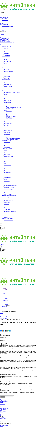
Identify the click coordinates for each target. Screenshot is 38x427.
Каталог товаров (3, 399)
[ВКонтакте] (1, 330)
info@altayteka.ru (5, 306)
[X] (5, 330)
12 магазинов (4, 309)
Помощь (1, 412)
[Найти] (1, 229)
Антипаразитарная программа (7, 26)
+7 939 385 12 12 (3, 30)
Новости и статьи (3, 410)
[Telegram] (10, 330)
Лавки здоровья (3, 409)
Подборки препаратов (4, 401)
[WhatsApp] (8, 330)
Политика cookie (3, 411)
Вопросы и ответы (3, 415)
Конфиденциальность (4, 425)
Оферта (1, 426)
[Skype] (9, 330)
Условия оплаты (5, 20)
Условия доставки (3, 414)
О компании (2, 404)
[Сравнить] (0, 328)
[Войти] (0, 273)
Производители (3, 405)
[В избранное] (0, 327)
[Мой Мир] (3, 330)
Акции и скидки (3, 400)
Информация (2, 406)
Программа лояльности (4, 408)
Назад (6, 289)
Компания (2, 402)
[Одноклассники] (2, 330)
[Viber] (6, 330)
